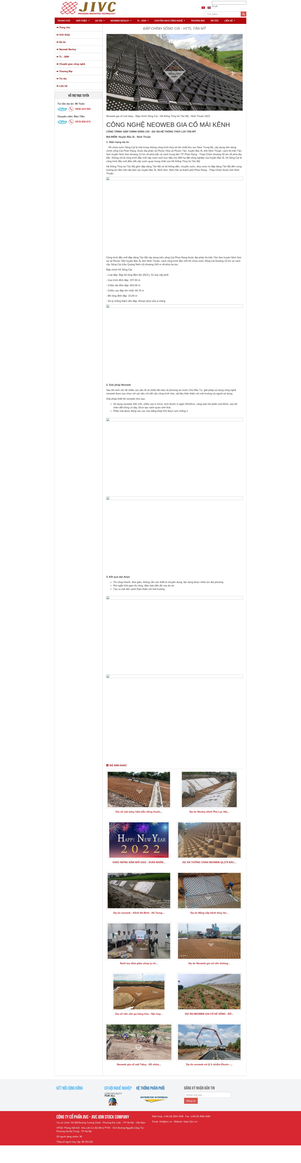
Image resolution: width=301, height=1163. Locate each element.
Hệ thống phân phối (150, 1088)
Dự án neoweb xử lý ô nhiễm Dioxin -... (209, 1064)
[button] (116, 73)
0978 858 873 (83, 121)
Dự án (100, 22)
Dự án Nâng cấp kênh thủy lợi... (209, 912)
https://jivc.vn (190, 1121)
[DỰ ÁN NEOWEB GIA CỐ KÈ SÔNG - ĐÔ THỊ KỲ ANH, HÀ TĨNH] (209, 991)
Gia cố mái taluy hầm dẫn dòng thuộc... (138, 811)
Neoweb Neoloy (121, 22)
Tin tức (214, 21)
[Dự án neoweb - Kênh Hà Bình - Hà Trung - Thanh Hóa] (138, 890)
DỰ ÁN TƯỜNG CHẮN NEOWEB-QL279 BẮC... (209, 862)
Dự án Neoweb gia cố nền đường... (209, 963)
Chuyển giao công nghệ (170, 22)
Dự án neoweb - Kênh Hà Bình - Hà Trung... (138, 912)
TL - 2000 (143, 22)
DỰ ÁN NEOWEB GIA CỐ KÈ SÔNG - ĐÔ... (209, 1013)
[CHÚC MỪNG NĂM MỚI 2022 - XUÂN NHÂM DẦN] (138, 840)
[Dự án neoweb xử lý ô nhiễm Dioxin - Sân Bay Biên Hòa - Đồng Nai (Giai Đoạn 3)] (209, 1042)
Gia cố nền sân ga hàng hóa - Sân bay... (139, 1013)
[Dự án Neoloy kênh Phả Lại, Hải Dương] (209, 789)
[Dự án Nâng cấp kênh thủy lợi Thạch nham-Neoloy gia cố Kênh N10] (209, 890)
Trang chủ (63, 21)
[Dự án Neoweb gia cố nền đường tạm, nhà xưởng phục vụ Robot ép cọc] (209, 941)
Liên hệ (230, 22)
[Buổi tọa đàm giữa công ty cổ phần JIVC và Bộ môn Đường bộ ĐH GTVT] (138, 941)
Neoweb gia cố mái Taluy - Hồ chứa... (139, 1064)
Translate (223, 6)
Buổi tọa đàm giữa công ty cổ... (139, 963)
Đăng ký (190, 1100)
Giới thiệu (83, 22)
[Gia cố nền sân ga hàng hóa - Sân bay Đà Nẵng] (138, 991)
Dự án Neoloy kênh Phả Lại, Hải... (209, 811)
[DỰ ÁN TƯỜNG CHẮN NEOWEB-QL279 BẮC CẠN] (209, 840)
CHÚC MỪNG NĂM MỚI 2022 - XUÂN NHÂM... (139, 862)
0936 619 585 (83, 109)
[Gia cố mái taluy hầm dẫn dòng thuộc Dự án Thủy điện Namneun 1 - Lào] (138, 789)
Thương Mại (198, 21)
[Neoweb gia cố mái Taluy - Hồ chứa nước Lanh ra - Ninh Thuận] (138, 1042)
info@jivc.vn (165, 1121)
